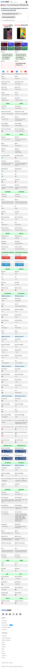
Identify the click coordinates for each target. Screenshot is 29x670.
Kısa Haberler (7, 625)
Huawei (3, 644)
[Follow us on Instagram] (13, 614)
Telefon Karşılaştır (14, 5)
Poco (3, 651)
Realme (3, 653)
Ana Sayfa (4, 620)
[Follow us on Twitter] (6, 614)
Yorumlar (7, 74)
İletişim (11, 662)
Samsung (4, 655)
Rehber (24, 5)
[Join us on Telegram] (10, 614)
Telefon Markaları (6, 640)
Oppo (3, 649)
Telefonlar (4, 629)
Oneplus (4, 646)
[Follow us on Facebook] (3, 614)
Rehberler (4, 622)
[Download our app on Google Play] (16, 614)
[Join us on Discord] (20, 614)
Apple (3, 642)
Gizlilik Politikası (5, 662)
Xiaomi (3, 657)
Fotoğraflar (3, 74)
